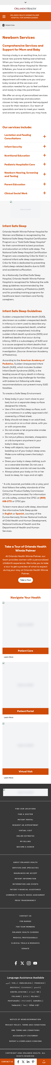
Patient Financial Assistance (25, 890)
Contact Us (26, 916)
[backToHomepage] (3, 25)
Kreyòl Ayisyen (18, 992)
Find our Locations (25, 809)
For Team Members (25, 927)
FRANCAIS (39, 983)
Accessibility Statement (25, 1036)
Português (13, 1001)
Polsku (34, 996)
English (8, 513)
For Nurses (25, 921)
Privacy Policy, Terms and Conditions (25, 1025)
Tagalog (16, 1005)
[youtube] (35, 963)
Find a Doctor (25, 814)
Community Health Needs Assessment (25, 895)
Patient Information (25, 879)
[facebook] (16, 963)
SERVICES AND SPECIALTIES (25, 868)
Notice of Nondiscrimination (25, 1019)
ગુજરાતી (37, 988)
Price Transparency (25, 900)
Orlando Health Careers (25, 932)
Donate (25, 949)
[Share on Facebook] (18, 1062)
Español (37, 1001)
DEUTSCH (14, 988)
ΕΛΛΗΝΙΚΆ (26, 988)
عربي (7, 983)
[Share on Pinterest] (33, 1062)
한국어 (25, 996)
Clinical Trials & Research (25, 943)
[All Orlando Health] (25, 2)
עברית (31, 992)
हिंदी (38, 992)
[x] (22, 963)
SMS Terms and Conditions (25, 1030)
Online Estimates (25, 836)
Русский (26, 1001)
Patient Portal (25, 820)
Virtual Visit (25, 831)
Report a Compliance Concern (25, 1041)
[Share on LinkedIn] (28, 1062)
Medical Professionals (25, 938)
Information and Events (25, 884)
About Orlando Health (25, 862)
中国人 (14, 983)
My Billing (25, 841)
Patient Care (9, 25)
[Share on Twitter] (23, 1062)
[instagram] (29, 963)
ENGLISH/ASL (26, 983)
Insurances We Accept (25, 873)
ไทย (24, 1005)
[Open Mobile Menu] (3, 16)
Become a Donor (25, 847)
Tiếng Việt (34, 1005)
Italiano (16, 996)
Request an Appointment (25, 825)
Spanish (20, 513)
